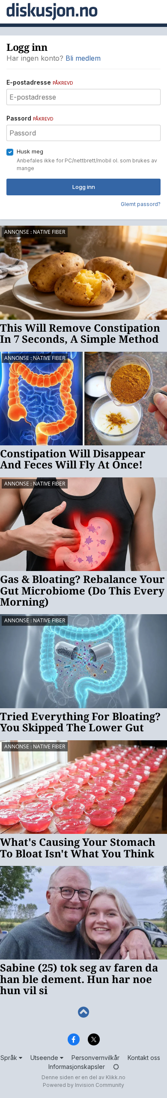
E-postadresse (39, 82)
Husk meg (30, 151)
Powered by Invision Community (83, 1085)
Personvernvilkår (95, 1057)
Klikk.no (115, 1077)
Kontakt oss (144, 1057)
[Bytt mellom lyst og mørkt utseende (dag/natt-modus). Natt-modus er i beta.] (116, 1066)
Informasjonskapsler (76, 1066)
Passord (30, 118)
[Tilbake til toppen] (83, 1012)
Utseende (45, 1057)
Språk (9, 1057)
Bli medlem (83, 58)
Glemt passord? (141, 204)
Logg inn (83, 186)
